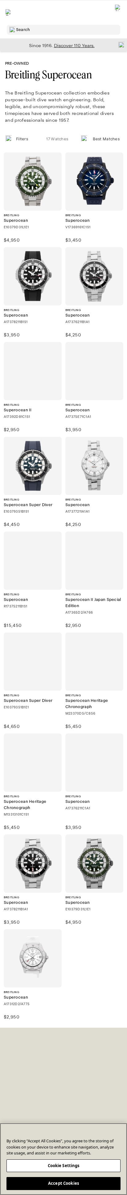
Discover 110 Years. (74, 45)
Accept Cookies (63, 1183)
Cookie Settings (64, 1165)
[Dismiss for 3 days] (119, 44)
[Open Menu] (8, 12)
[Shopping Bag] (118, 12)
